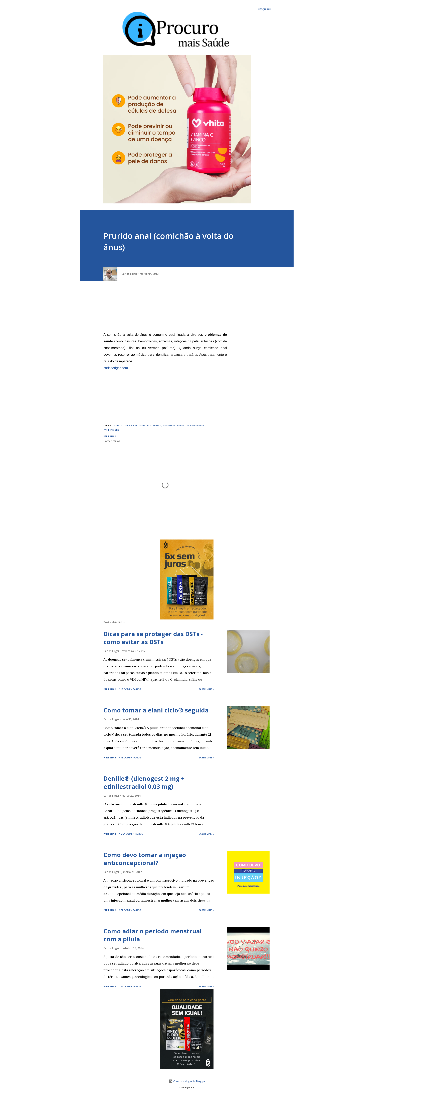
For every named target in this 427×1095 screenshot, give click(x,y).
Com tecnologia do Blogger (189, 1081)
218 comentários (130, 689)
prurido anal (112, 430)
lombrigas (154, 425)
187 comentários (130, 986)
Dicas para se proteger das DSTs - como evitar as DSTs (153, 638)
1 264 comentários (131, 833)
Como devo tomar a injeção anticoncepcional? (144, 859)
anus (116, 425)
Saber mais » (206, 689)
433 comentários (130, 757)
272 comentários (130, 910)
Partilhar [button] (109, 436)
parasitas (169, 425)
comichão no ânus (133, 425)
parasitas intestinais (191, 425)
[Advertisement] (165, 308)
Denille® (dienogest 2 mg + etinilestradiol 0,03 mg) (143, 782)
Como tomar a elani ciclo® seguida (155, 710)
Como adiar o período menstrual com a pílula (152, 935)
